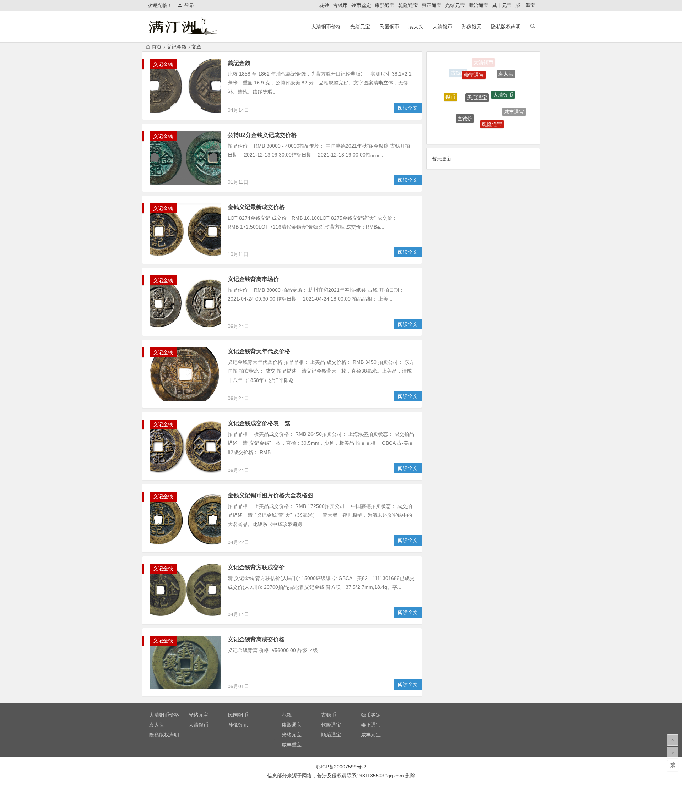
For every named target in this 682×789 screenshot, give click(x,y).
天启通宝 (477, 82)
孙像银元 (472, 26)
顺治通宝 (478, 5)
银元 (477, 130)
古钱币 (340, 5)
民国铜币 (389, 26)
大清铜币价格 (326, 26)
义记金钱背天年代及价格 (259, 351)
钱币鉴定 (361, 5)
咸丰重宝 (525, 5)
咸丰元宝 (502, 5)
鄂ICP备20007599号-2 (341, 766)
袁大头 (415, 26)
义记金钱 (176, 47)
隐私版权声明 (506, 26)
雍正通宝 (432, 5)
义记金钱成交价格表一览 (259, 423)
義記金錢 (239, 63)
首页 (157, 47)
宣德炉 (465, 106)
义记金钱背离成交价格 (256, 639)
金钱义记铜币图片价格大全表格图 (270, 495)
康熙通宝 (385, 5)
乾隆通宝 (408, 5)
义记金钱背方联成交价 (256, 567)
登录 (189, 5)
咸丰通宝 (514, 106)
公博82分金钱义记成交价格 (262, 135)
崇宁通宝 (474, 66)
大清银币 (443, 26)
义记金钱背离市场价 (253, 279)
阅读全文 (408, 108)
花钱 (324, 5)
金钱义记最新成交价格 (256, 207)
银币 (450, 91)
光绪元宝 (455, 5)
